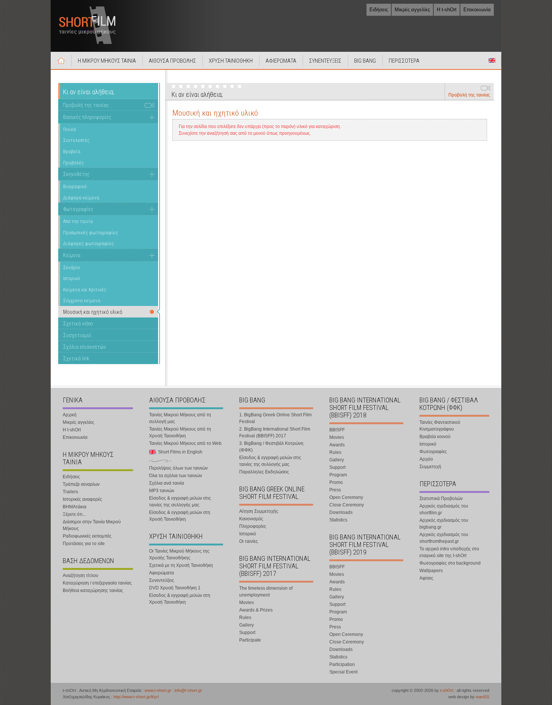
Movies (246, 602)
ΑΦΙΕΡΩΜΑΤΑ (280, 60)
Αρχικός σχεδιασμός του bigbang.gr (443, 524)
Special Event (343, 672)
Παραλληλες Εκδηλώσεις (264, 472)
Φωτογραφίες (78, 209)
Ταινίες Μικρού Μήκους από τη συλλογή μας (180, 418)
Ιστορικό (71, 278)
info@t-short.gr (188, 690)
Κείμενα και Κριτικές (84, 289)
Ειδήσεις (379, 9)
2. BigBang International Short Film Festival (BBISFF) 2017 (274, 432)
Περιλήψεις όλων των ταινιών (178, 468)
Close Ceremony (346, 505)
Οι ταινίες (248, 541)
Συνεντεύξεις (161, 580)
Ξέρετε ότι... (74, 514)
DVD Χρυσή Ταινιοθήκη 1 (175, 588)
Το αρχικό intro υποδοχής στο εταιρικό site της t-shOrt (449, 552)
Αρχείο (426, 459)
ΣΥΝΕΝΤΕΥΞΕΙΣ (325, 60)
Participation (342, 664)
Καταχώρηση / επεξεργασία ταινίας (97, 583)
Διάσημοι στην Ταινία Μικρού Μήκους (92, 525)
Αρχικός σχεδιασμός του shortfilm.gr (443, 509)
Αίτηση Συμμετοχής (258, 511)
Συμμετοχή (430, 466)
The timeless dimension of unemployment (266, 592)
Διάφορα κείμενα (81, 197)
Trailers (70, 491)
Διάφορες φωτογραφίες (88, 243)
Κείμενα (71, 255)
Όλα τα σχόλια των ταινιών (175, 475)
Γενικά (69, 129)
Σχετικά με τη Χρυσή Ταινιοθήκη (181, 565)
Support (247, 632)
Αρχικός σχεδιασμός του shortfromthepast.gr (443, 538)
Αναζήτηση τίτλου (80, 575)
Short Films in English (492, 60)
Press (335, 490)
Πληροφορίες (252, 526)
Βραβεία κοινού (435, 436)
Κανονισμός (251, 518)
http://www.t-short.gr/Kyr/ (136, 696)
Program (338, 475)
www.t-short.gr (158, 690)
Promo (336, 482)
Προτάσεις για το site (84, 543)
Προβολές (73, 163)
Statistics (338, 520)
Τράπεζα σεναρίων (81, 484)
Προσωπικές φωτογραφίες (90, 232)
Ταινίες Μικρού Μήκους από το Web (185, 443)
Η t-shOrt (447, 9)
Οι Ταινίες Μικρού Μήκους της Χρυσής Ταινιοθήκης (179, 554)
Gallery (246, 625)
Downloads (341, 512)
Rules (245, 617)
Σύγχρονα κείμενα (81, 300)
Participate (250, 640)
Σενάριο (71, 267)
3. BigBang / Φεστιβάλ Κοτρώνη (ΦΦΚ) (271, 447)
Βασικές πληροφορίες (87, 117)
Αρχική (61, 60)
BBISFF (337, 429)
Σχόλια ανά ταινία (166, 483)
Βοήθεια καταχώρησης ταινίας (93, 590)
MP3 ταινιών (161, 490)
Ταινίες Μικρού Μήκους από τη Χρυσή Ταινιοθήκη (180, 432)
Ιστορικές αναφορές (82, 499)
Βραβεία (71, 151)
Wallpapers (431, 570)
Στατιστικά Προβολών (441, 498)
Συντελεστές (76, 140)
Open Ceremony (346, 497)
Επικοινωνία (477, 9)
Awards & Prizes (256, 610)
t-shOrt (446, 690)
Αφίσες (426, 578)
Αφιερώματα (161, 572)
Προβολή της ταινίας (469, 95)
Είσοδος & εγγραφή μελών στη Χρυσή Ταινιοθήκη (179, 516)
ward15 (482, 696)
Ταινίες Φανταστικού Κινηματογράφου (439, 426)
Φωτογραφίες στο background (450, 563)
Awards (337, 444)
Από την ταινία (78, 221)
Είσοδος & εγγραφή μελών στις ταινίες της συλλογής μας (180, 502)
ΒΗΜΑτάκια (74, 506)
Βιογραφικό (75, 186)
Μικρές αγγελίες (412, 9)
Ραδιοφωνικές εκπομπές (87, 536)
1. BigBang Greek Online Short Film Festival (275, 418)
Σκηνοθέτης (76, 174)
